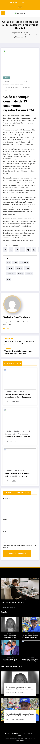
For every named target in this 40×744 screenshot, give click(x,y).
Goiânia (26, 81)
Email (4, 531)
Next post (7, 348)
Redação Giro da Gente (11, 87)
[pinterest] (28, 249)
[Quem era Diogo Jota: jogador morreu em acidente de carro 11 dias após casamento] (20, 419)
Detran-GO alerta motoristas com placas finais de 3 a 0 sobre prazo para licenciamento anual (17, 395)
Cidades (23, 733)
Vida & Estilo (15, 733)
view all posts (7, 329)
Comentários (6, 498)
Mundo (30, 733)
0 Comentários (9, 91)
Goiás (30, 81)
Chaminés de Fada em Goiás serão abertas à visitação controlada (30, 660)
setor (21, 84)
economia (21, 81)
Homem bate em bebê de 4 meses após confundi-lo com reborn (17, 474)
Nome (5, 519)
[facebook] (5, 249)
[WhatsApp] (34, 249)
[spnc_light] (37, 14)
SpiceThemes (20, 740)
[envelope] (22, 249)
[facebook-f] (19, 7)
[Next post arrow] (35, 352)
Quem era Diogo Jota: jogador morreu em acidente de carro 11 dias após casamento (18, 435)
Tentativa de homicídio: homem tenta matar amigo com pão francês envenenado (18, 352)
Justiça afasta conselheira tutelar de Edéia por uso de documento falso (19, 343)
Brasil (6, 77)
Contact (19, 735)
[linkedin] (17, 249)
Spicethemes (24, 739)
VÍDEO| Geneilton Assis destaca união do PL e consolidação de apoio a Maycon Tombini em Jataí (9, 660)
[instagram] (21, 7)
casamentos (15, 81)
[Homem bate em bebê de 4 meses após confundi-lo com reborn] (20, 458)
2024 (6, 81)
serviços (17, 84)
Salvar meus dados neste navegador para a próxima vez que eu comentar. (19, 546)
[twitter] (11, 249)
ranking (12, 84)
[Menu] (3, 13)
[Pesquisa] (33, 13)
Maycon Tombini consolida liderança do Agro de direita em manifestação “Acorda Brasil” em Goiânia (30, 636)
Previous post (9, 338)
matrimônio (6, 84)
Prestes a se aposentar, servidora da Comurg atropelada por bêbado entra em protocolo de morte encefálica (10, 636)
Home (7, 733)
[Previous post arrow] (35, 341)
